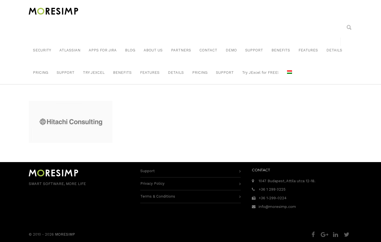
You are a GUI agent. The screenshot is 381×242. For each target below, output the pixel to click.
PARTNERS (181, 50)
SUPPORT (254, 50)
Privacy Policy (152, 183)
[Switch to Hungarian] (289, 72)
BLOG (130, 50)
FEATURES (308, 50)
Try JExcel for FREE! (260, 72)
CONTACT (208, 50)
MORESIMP (65, 234)
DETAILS (334, 50)
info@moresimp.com (277, 207)
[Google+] (324, 234)
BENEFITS (280, 50)
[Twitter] (346, 234)
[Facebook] (313, 234)
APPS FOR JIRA (103, 50)
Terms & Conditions (157, 196)
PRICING (40, 72)
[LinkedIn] (335, 234)
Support (147, 171)
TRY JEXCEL (94, 72)
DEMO (231, 50)
